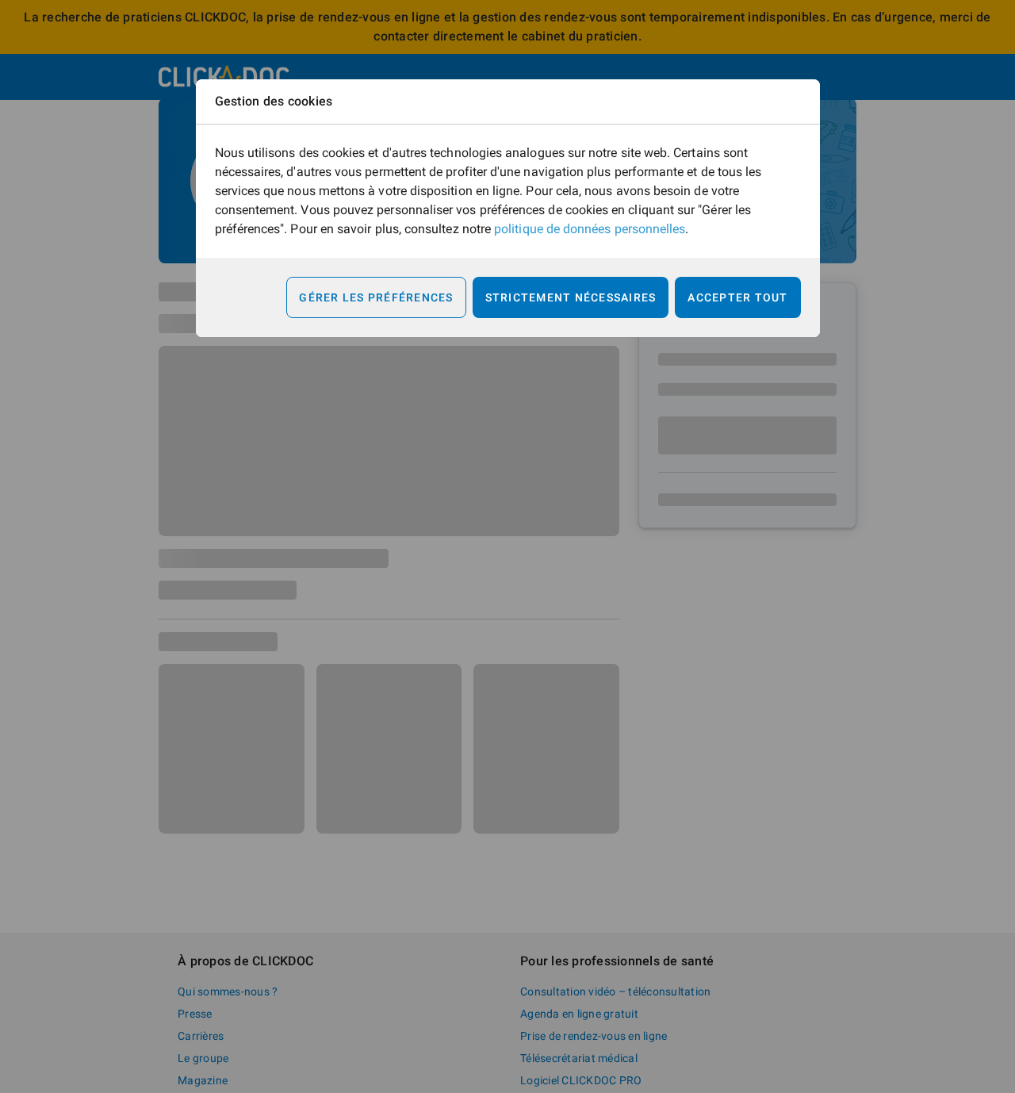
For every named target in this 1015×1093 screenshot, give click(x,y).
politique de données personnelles (589, 228)
